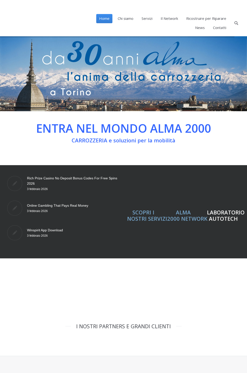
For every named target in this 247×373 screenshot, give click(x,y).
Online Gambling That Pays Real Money (57, 205)
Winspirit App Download (45, 230)
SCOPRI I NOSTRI (140, 215)
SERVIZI (157, 218)
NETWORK (193, 218)
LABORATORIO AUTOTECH (226, 215)
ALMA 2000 (179, 215)
